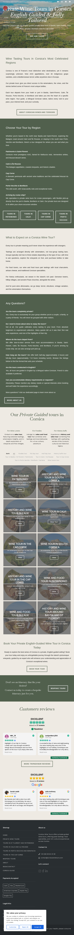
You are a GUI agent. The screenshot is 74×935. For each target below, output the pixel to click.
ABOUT (46, 17)
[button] (37, 112)
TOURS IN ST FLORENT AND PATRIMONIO (18, 843)
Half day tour (46, 453)
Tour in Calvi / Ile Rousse (44, 457)
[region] (25, 920)
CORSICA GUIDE (10, 22)
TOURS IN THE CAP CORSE (13, 855)
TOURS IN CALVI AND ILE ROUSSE (15, 847)
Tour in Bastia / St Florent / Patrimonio (19, 457)
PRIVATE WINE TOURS (19, 17)
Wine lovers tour (53, 460)
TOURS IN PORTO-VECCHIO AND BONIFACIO (19, 851)
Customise (12, 927)
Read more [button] (8, 752)
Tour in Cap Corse (62, 457)
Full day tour (34, 453)
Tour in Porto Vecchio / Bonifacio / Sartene (30, 460)
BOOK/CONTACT (57, 17)
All (14, 453)
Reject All (25, 927)
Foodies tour (22, 453)
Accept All (37, 927)
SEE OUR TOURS (37, 36)
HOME (6, 17)
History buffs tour (60, 453)
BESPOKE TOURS (35, 17)
